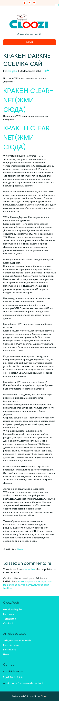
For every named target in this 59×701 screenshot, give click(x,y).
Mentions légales (12, 609)
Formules (8, 614)
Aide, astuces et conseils (17, 640)
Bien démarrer (11, 645)
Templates (9, 618)
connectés (28, 569)
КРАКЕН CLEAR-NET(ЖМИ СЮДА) (28, 100)
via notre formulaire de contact (25, 683)
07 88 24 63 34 (14, 677)
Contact (8, 623)
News (20, 549)
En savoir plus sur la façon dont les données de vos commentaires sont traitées (28, 585)
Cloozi (44, 696)
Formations (9, 649)
